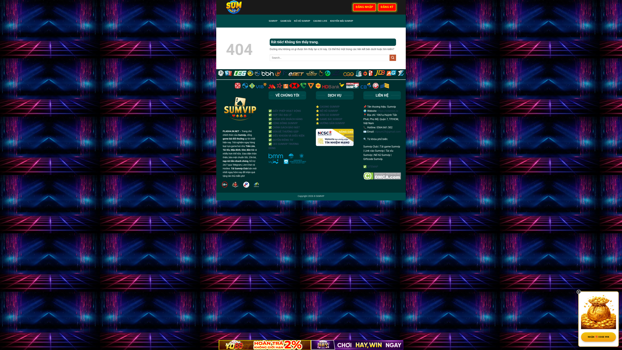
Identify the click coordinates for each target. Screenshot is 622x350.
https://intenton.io (388, 110)
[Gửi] (393, 58)
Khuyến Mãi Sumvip (341, 21)
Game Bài (285, 21)
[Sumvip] (243, 7)
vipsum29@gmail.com (388, 131)
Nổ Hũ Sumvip (302, 21)
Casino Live (320, 21)
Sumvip (273, 21)
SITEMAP (372, 166)
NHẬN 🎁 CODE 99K (598, 337)
